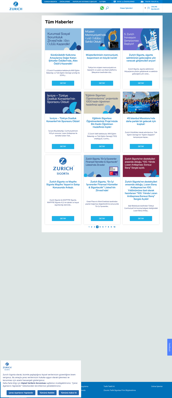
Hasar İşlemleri (126, 8)
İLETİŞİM (102, 1)
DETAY (63, 83)
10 (114, 227)
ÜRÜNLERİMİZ (65, 1)
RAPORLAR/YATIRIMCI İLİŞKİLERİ (85, 1)
